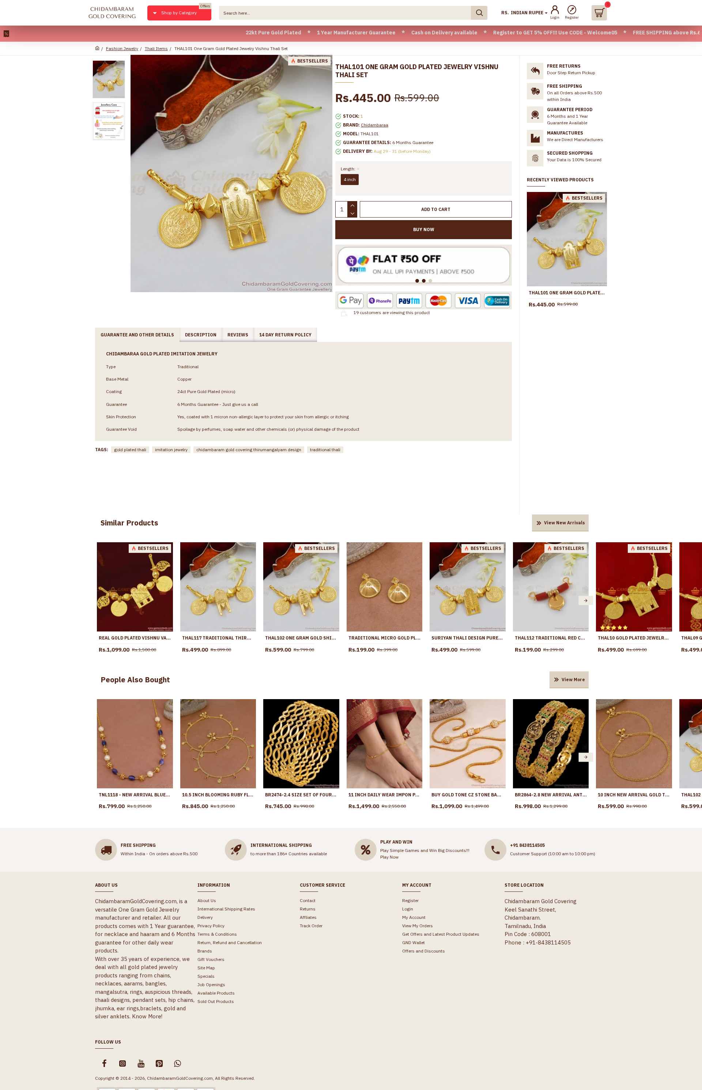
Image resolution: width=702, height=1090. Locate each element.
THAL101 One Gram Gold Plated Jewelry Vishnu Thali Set (567, 292)
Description (200, 334)
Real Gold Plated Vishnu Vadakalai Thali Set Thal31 (135, 638)
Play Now (389, 857)
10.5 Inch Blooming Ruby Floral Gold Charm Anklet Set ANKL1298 (218, 794)
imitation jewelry (171, 449)
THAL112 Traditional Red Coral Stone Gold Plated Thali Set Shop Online (551, 638)
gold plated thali (130, 449)
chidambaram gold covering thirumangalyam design (248, 449)
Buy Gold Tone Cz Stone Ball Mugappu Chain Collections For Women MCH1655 (467, 794)
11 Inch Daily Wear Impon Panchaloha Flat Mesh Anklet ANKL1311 (384, 794)
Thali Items (156, 48)
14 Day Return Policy (285, 334)
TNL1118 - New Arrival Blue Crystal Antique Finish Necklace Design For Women (135, 794)
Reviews (237, 334)
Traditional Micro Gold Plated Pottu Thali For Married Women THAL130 (384, 638)
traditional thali (325, 449)
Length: (348, 168)
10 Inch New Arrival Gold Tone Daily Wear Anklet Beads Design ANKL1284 (634, 794)
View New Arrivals (564, 522)
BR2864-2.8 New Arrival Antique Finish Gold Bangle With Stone (551, 794)
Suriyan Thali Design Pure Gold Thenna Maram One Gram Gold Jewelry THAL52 (467, 638)
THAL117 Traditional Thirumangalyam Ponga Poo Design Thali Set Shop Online (218, 638)
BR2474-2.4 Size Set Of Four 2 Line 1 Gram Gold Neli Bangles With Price (301, 794)
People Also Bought (135, 679)
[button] (100, 600)
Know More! (147, 1016)
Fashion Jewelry (122, 48)
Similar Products (129, 523)
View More (573, 679)
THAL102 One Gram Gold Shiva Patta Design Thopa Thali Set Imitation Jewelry (301, 638)
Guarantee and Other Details (137, 334)
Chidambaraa (374, 125)
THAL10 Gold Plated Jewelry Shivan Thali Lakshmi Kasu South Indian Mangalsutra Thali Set (634, 638)
